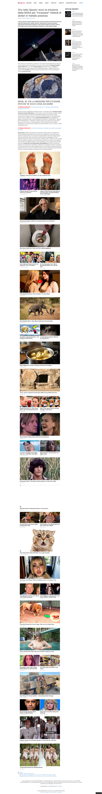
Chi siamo (42, 792)
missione (25, 773)
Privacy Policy (53, 792)
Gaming (41, 2)
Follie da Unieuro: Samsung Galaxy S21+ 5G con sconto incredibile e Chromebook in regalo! (37, 774)
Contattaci (60, 786)
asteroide (21, 773)
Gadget (47, 2)
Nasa (29, 773)
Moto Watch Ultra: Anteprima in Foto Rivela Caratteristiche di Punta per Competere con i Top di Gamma (77, 67)
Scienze (81, 2)
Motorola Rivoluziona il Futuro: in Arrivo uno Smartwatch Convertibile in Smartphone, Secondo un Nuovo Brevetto (77, 34)
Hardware (28, 2)
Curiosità (61, 2)
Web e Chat (53, 2)
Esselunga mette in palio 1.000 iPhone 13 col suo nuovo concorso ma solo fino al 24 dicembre (38, 776)
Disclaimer (59, 792)
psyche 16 (32, 773)
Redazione (47, 792)
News (35, 2)
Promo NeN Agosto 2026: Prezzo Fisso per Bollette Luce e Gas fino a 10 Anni (77, 15)
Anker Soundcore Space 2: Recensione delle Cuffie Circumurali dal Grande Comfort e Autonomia (77, 57)
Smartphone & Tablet (71, 2)
